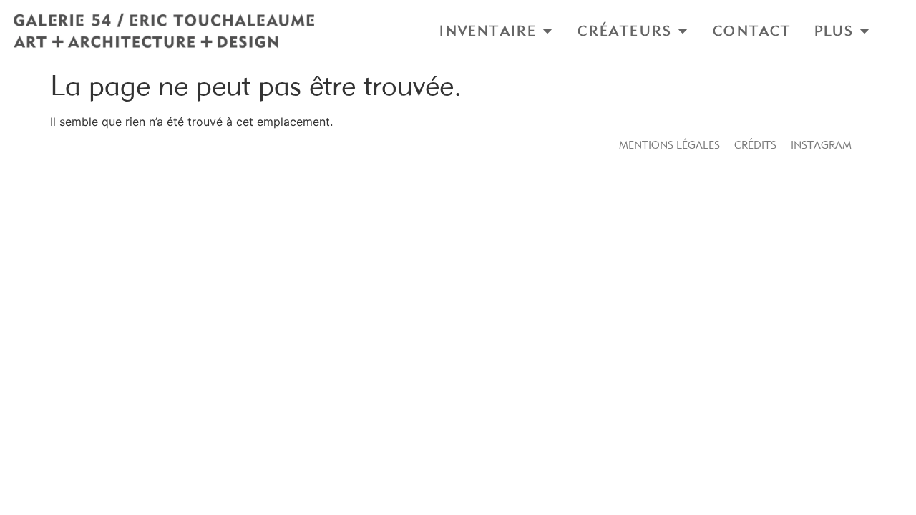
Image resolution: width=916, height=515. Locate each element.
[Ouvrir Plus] (864, 30)
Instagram (821, 145)
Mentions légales (669, 145)
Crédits (755, 145)
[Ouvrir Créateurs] (683, 30)
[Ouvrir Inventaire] (547, 30)
